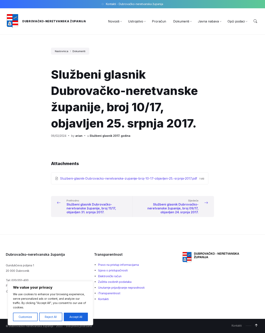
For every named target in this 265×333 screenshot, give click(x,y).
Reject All (51, 316)
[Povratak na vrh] (256, 325)
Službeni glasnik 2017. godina (110, 135)
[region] (50, 303)
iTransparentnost (109, 293)
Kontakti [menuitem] (237, 325)
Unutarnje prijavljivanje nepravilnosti (121, 287)
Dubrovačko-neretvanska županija (54, 21)
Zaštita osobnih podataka (115, 282)
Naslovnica (61, 51)
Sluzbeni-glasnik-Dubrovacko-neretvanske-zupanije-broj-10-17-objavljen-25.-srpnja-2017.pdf (129, 178)
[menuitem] (113, 21)
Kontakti (103, 299)
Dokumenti (79, 51)
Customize (25, 316)
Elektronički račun (109, 276)
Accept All (75, 316)
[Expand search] (255, 21)
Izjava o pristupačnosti (113, 270)
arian (78, 135)
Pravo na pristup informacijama (118, 265)
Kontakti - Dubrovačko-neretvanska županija (134, 4)
